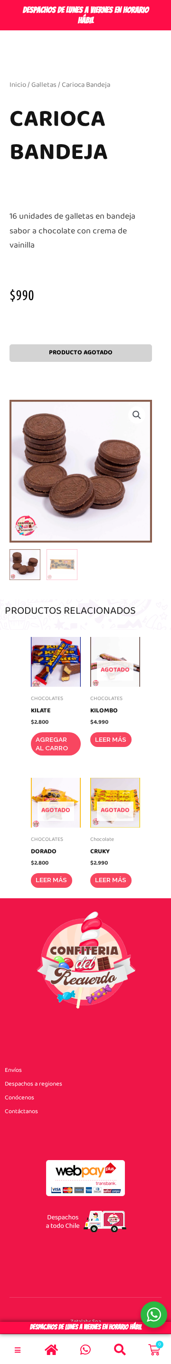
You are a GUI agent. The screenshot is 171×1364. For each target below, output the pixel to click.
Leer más (110, 739)
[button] (136, 415)
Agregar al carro (52, 744)
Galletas (44, 85)
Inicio (18, 85)
